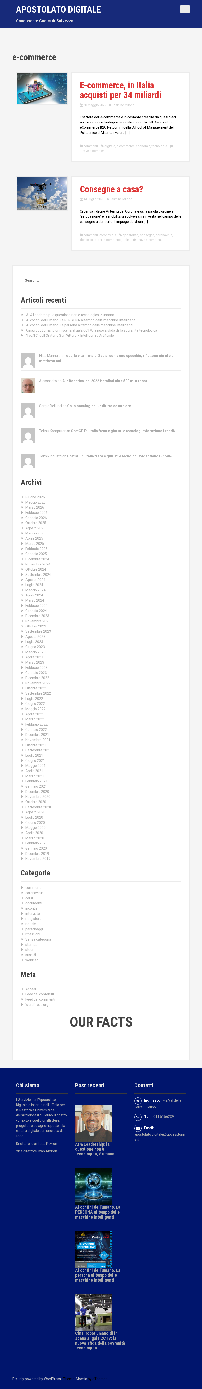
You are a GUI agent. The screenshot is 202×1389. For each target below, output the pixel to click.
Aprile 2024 (34, 595)
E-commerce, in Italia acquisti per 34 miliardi (120, 90)
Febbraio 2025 (36, 549)
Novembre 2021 (37, 740)
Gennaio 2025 (36, 554)
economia (143, 146)
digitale (109, 146)
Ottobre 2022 (35, 688)
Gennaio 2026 (36, 518)
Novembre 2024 (37, 564)
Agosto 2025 (35, 528)
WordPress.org (36, 1005)
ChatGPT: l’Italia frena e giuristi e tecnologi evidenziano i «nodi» (123, 431)
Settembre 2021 (38, 750)
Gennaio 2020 (36, 848)
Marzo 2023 (34, 662)
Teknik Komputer (52, 431)
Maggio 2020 (35, 828)
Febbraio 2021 (36, 781)
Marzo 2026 (34, 507)
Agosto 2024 (35, 580)
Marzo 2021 (34, 776)
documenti (33, 903)
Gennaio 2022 (36, 730)
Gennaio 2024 (36, 611)
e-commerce (126, 146)
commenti (91, 146)
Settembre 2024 (38, 575)
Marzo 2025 (34, 544)
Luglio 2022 (34, 699)
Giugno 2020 (35, 822)
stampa (31, 944)
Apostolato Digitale (58, 9)
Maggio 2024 (35, 590)
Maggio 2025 (35, 533)
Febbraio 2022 (36, 724)
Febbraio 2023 (36, 668)
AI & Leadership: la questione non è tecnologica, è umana (70, 315)
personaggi (34, 929)
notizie (30, 924)
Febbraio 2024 (36, 606)
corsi (29, 898)
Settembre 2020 (38, 807)
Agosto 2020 (35, 812)
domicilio (86, 240)
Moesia (81, 1379)
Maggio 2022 (35, 709)
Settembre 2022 (38, 693)
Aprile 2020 (34, 833)
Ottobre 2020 (35, 802)
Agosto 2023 (35, 637)
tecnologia (159, 146)
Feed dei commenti (40, 999)
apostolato (130, 235)
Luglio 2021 (34, 755)
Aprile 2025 (34, 538)
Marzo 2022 (34, 719)
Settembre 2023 (38, 631)
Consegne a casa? (111, 189)
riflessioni (32, 934)
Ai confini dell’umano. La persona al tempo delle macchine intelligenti (79, 325)
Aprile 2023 (34, 657)
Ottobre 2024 (35, 569)
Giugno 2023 (35, 647)
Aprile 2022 (34, 714)
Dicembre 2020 (37, 792)
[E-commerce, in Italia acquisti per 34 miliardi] (42, 89)
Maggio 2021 (35, 766)
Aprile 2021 (34, 771)
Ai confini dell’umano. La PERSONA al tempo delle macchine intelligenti (80, 320)
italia (126, 240)
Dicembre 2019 (37, 853)
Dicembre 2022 (37, 678)
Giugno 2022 (35, 704)
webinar (31, 960)
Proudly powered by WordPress (36, 1379)
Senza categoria (38, 939)
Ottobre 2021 (35, 745)
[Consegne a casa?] (42, 194)
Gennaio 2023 (36, 673)
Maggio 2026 (35, 502)
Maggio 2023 (35, 652)
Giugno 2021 (35, 761)
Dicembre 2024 (37, 559)
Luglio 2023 (34, 642)
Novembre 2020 (37, 797)
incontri (31, 908)
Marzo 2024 (34, 600)
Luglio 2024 (34, 585)
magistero (33, 919)
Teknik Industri (50, 456)
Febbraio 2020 (36, 843)
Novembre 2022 (37, 683)
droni (98, 240)
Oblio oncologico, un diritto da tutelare (99, 406)
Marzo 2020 (34, 838)
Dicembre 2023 (37, 616)
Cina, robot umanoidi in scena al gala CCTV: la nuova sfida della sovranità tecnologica (91, 330)
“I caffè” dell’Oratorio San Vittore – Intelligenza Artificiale (70, 335)
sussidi (30, 955)
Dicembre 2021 (37, 735)
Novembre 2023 (37, 621)
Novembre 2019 (37, 859)
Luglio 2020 (34, 817)
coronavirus (107, 235)
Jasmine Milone (123, 105)
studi (29, 950)
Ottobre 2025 (35, 523)
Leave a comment (93, 151)
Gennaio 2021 (36, 786)
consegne (147, 235)
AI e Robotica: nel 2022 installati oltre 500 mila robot (104, 381)
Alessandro (48, 381)
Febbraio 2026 (36, 513)
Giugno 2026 (35, 497)
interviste (32, 914)
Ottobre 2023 (35, 626)
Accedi (30, 989)
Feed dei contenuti (39, 994)
